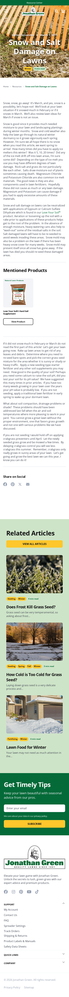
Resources (17, 86)
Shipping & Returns (15, 935)
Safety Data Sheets (15, 946)
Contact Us (10, 915)
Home (6, 86)
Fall (29, 666)
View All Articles (35, 544)
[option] (18, 303)
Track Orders (12, 931)
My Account (11, 909)
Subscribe (35, 824)
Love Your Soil (51, 212)
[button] (61, 903)
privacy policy (40, 816)
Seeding (11, 598)
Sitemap (29, 987)
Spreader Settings (15, 926)
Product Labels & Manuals (19, 941)
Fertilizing (12, 739)
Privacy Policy (12, 987)
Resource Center (34, 2)
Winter (28, 68)
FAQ (6, 920)
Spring (21, 666)
